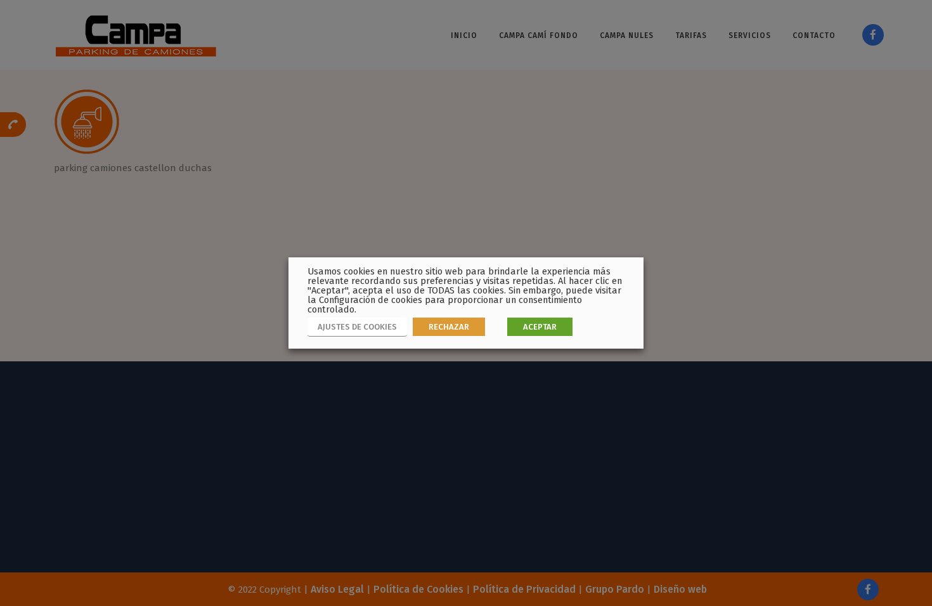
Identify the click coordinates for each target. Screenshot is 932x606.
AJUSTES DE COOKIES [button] (357, 327)
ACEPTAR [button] (540, 327)
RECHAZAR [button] (449, 327)
